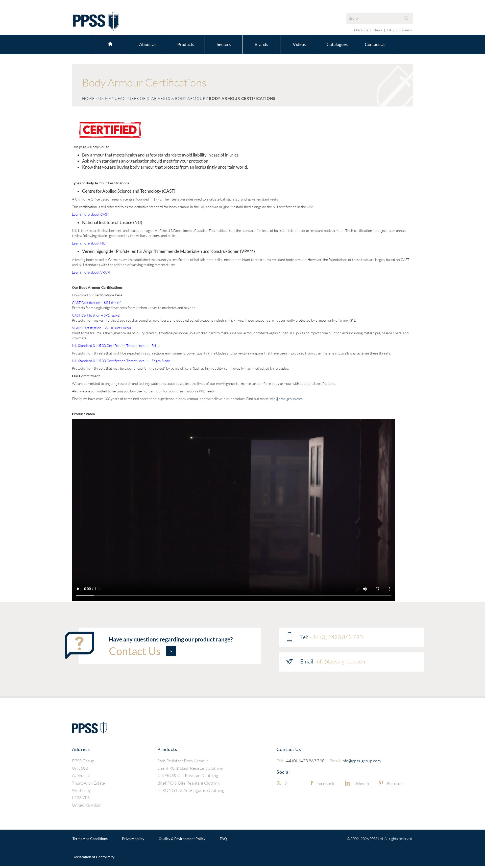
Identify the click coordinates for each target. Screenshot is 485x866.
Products (185, 44)
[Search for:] (379, 18)
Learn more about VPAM (91, 272)
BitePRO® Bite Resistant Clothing (188, 782)
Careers (405, 30)
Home (110, 43)
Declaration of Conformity (93, 857)
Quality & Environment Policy (182, 838)
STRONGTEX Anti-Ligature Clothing (190, 790)
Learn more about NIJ (89, 243)
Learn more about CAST (90, 214)
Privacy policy (133, 838)
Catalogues (337, 44)
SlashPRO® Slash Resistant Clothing (190, 768)
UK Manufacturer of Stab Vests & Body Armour (151, 98)
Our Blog (361, 30)
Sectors (224, 44)
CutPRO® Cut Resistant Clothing (187, 775)
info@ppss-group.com (286, 398)
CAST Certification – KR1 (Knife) (96, 302)
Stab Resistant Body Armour (182, 760)
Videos (299, 44)
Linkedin (361, 783)
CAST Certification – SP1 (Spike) (96, 315)
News (377, 30)
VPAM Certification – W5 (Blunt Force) (101, 328)
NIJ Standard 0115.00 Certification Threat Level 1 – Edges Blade (121, 361)
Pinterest (395, 783)
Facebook (325, 783)
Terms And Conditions (90, 838)
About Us (147, 44)
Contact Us (375, 44)
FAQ (390, 30)
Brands (261, 44)
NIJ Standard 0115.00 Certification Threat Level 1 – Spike (115, 345)
